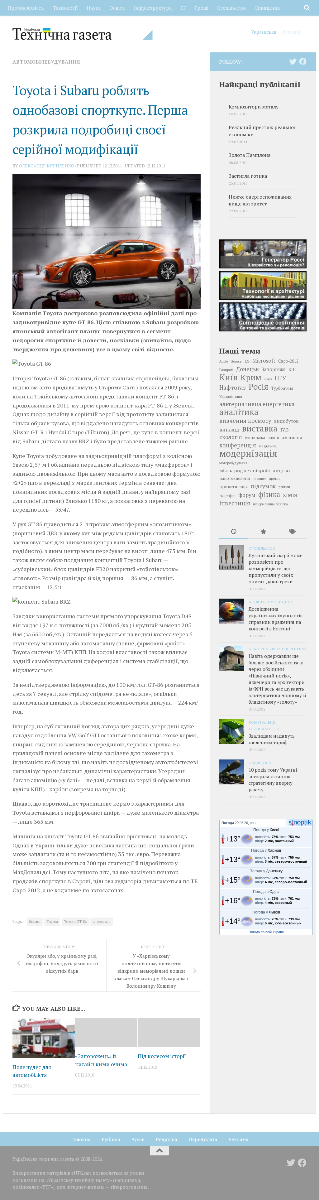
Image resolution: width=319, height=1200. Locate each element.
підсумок (263, 486)
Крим (250, 377)
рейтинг (284, 487)
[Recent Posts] (233, 532)
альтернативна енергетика (257, 404)
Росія (258, 386)
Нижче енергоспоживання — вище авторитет (263, 200)
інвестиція (234, 503)
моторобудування (233, 463)
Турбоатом (282, 388)
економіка (255, 437)
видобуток (286, 421)
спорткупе (102, 921)
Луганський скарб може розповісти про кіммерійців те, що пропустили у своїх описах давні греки (275, 568)
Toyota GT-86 (75, 921)
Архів (138, 1139)
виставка (260, 428)
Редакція (166, 1139)
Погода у (266, 830)
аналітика (239, 412)
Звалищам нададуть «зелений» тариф (272, 739)
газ (284, 429)
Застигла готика (248, 176)
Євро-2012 (288, 361)
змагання (292, 437)
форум (246, 495)
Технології (65, 7)
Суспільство (231, 7)
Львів (268, 379)
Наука (94, 7)
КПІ (292, 369)
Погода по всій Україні (266, 932)
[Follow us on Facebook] (303, 61)
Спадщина (267, 7)
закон (273, 437)
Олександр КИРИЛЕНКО (46, 166)
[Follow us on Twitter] (293, 61)
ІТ (183, 7)
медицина (268, 445)
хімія (290, 495)
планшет (259, 478)
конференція (237, 445)
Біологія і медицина (271, 601)
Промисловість (25, 7)
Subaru (34, 921)
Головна (80, 1139)
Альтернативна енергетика (278, 648)
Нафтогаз (232, 387)
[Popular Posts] (262, 532)
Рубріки (111, 1139)
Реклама (238, 1139)
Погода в (266, 891)
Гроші (201, 7)
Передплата (202, 1139)
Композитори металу (254, 107)
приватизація (233, 486)
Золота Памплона (249, 155)
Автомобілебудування (46, 61)
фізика (269, 494)
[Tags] (292, 532)
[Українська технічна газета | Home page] (82, 34)
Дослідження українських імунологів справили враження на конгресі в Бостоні (275, 619)
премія (274, 478)
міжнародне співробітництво (254, 470)
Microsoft (263, 360)
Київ (228, 377)
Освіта (117, 7)
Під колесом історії (162, 1056)
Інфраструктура (152, 7)
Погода (227, 823)
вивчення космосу (245, 420)
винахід (229, 429)
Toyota (52, 921)
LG (247, 361)
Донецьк (247, 369)
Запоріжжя (274, 369)
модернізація (248, 453)
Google (236, 361)
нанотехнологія (234, 478)
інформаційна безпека (270, 504)
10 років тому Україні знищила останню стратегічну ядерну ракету (273, 780)
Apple (223, 361)
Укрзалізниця (230, 396)
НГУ (280, 378)
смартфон (227, 495)
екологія (230, 437)
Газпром (226, 369)
